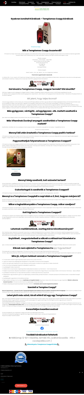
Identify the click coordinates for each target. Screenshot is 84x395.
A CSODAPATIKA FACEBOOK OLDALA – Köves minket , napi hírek (42, 331)
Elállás (2, 379)
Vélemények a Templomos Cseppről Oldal (42, 344)
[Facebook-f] (82, 372)
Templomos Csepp (35, 46)
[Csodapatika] (4, 2)
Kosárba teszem (16, 174)
